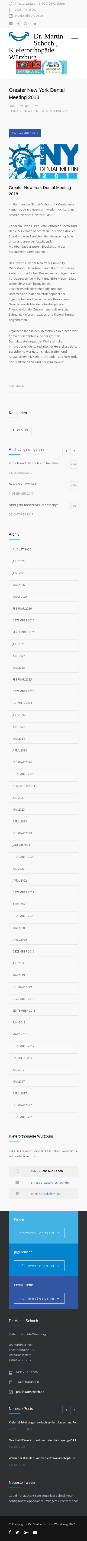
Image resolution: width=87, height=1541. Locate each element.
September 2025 (24, 632)
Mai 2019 (19, 975)
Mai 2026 (19, 585)
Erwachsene (23, 1284)
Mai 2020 (19, 928)
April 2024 (20, 750)
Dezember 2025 (23, 620)
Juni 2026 (19, 573)
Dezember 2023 (23, 774)
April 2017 (20, 1093)
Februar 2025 (22, 679)
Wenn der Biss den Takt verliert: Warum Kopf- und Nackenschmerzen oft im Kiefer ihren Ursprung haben (43, 1458)
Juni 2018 (19, 1022)
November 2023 (24, 786)
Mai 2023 (19, 810)
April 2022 (20, 880)
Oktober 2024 (22, 703)
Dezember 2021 (23, 892)
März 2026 (20, 597)
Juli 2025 (19, 644)
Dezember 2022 (23, 857)
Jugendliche (23, 1252)
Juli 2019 (19, 963)
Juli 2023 (19, 798)
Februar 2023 (22, 833)
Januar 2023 (21, 845)
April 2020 (20, 940)
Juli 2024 (19, 715)
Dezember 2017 (23, 1046)
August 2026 (22, 549)
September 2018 (24, 1011)
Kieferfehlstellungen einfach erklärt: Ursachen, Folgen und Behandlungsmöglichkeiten (43, 1422)
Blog (28, 106)
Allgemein (16, 386)
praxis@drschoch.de (29, 16)
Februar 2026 (22, 609)
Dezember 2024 (23, 691)
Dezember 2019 (23, 951)
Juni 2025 (19, 656)
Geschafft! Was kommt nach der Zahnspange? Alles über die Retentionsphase (43, 1440)
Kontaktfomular (50, 1194)
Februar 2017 (22, 1105)
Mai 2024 (19, 739)
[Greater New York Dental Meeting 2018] (43, 162)
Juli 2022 (19, 869)
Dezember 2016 (23, 1117)
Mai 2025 (19, 668)
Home (13, 106)
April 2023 (20, 821)
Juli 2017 (19, 1070)
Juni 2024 (19, 727)
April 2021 (20, 904)
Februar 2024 (22, 762)
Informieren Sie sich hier (36, 1233)
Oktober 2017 (22, 1058)
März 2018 (20, 1034)
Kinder (19, 1219)
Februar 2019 (22, 987)
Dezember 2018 (23, 999)
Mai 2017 (19, 1082)
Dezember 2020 (23, 916)
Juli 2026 (19, 561)
